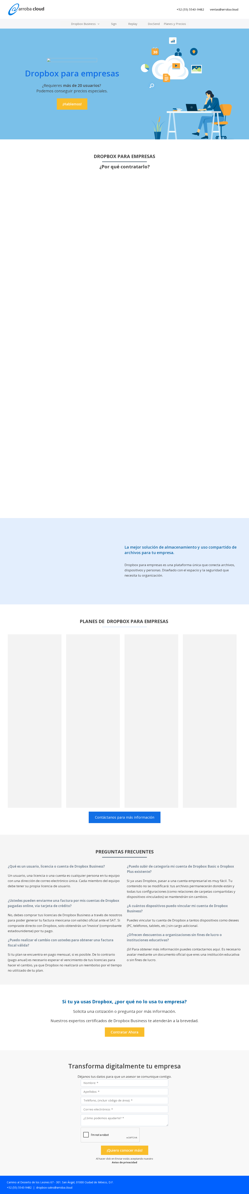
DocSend (154, 24)
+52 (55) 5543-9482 (190, 9)
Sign (114, 24)
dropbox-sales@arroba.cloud (54, 1187)
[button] (97, 24)
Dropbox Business (83, 24)
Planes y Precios (175, 24)
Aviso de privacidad (124, 1162)
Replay (132, 24)
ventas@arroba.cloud (224, 9)
